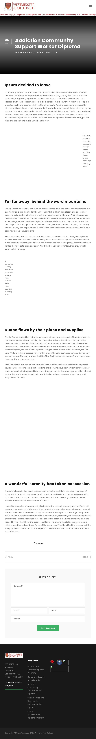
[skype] (82, 733)
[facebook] (74, 733)
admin (21, 52)
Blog (29, 52)
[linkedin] (78, 733)
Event (38, 52)
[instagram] (90, 733)
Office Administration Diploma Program (36, 714)
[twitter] (86, 733)
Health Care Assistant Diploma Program (36, 669)
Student (46, 52)
